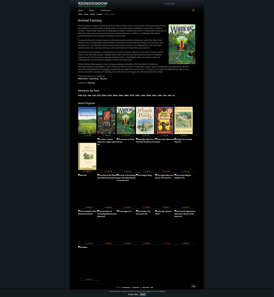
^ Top (193, 286)
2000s (115, 95)
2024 (99, 95)
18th (169, 95)
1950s (143, 95)
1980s (126, 95)
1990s (120, 95)
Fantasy (91, 83)
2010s (109, 95)
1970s (132, 95)
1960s (137, 95)
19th (165, 95)
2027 (85, 95)
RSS (152, 287)
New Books (83, 78)
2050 (80, 95)
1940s (148, 95)
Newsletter (127, 287)
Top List (103, 78)
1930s (154, 95)
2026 (89, 95)
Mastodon (146, 287)
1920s (159, 95)
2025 (94, 95)
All (173, 95)
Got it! (143, 294)
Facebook (135, 287)
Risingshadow (92, 4)
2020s (104, 95)
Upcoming (93, 78)
